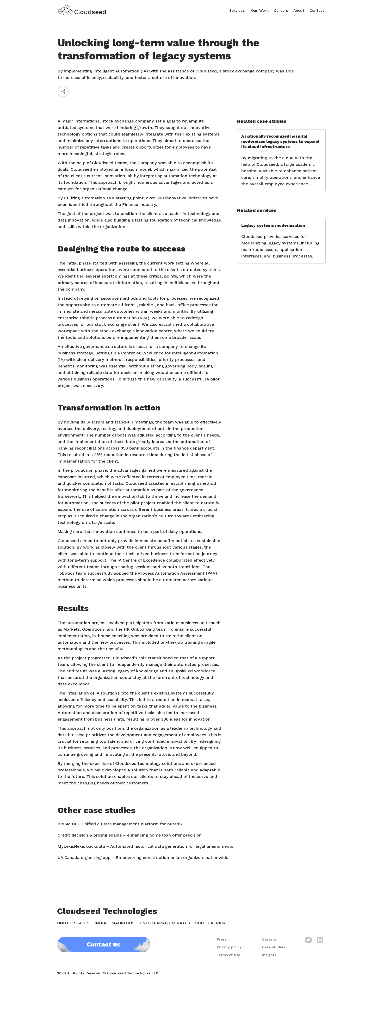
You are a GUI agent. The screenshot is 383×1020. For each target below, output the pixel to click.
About (298, 10)
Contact (317, 10)
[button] (237, 10)
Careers (281, 10)
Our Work (260, 10)
